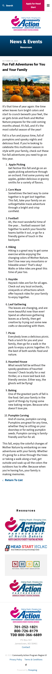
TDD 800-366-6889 (26, 635)
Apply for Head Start (33, 5)
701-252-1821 (26, 627)
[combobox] (11, 5)
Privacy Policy (16, 659)
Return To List (13, 480)
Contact (26, 647)
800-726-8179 (26, 631)
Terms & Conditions (33, 659)
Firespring (32, 670)
